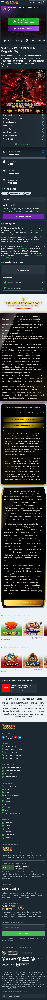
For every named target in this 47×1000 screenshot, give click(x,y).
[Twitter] (7, 737)
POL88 (4, 316)
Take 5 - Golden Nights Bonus (11, 639)
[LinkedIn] (19, 737)
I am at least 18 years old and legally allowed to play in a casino (25, 939)
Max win (10, 170)
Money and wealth (17, 193)
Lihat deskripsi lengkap (23, 602)
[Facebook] (3, 737)
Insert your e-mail (10, 925)
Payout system (12, 180)
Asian (28, 193)
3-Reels (5, 193)
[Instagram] (11, 737)
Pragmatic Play (36, 230)
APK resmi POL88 (22, 248)
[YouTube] (15, 737)
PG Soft (24, 230)
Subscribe (23, 933)
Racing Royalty (32, 669)
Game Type (11, 161)
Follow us (6, 734)
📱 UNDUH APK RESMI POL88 (23, 425)
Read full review (25, 216)
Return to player (13, 152)
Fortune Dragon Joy (8, 670)
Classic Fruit (32, 638)
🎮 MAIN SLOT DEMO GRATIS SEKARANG (23, 419)
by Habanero (12, 10)
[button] (12, 139)
